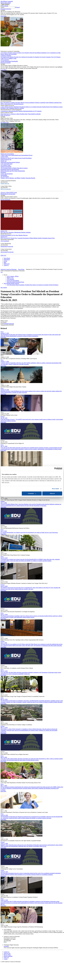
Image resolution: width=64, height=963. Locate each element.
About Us (6, 265)
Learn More (3, 69)
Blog (5, 262)
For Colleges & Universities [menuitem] (26, 57)
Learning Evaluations (6, 55)
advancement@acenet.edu (7, 252)
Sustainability (4, 175)
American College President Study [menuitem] (19, 114)
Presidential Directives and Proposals (10, 169)
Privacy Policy (7, 954)
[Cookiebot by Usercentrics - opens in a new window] (55, 468)
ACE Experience (5, 59)
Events (5, 261)
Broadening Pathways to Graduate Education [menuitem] (31, 106)
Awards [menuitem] (2, 61)
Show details (55, 488)
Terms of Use (7, 953)
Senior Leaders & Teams (7, 112)
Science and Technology (7, 173)
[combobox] (8, 7)
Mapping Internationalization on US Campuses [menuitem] (30, 111)
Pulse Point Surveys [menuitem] (5, 114)
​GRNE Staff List (5, 183)
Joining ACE (4, 231)
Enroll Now (3, 16)
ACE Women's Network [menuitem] (28, 52)
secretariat (6, 946)
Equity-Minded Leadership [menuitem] (52, 102)
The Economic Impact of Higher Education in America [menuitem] (14, 168)
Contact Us (6, 951)
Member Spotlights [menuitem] (26, 232)
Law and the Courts (5, 165)
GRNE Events (13, 192)
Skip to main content (6, 2)
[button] (17, 7)
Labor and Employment (6, 163)
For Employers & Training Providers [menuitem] (10, 57)
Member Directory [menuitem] (23, 235)
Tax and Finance (5, 176)
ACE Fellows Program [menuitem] (6, 52)
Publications (7, 259)
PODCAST (7, 263)
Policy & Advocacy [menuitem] (5, 115)
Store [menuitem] (53, 238)
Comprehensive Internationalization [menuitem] (9, 111)
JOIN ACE (3, 255)
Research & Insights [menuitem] (6, 62)
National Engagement (6, 166)
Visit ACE (6, 957)
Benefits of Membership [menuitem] (15, 232)
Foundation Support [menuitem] (47, 238)
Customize (31, 493)
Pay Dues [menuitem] (16, 235)
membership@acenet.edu (7, 246)
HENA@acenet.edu (6, 189)
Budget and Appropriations (7, 153)
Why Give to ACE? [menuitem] (5, 238)
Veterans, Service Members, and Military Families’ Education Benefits (18, 178)
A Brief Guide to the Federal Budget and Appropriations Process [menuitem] (16, 155)
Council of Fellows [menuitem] (17, 52)
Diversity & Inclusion (6, 101)
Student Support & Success (7, 105)
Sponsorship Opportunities (7, 239)
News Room (7, 258)
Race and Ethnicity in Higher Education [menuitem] (10, 102)
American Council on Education (9, 269)
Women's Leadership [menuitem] (40, 102)
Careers (5, 959)
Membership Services (6, 233)
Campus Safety (4, 156)
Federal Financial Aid (6, 159)
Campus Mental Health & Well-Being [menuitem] (10, 106)
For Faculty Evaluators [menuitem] (45, 57)
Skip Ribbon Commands (7, 1)
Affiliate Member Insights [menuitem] (35, 238)
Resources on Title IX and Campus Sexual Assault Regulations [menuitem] (16, 158)
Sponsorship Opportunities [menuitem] (11, 61)
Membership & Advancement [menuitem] (8, 194)
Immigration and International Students (10, 162)
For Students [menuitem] (36, 57)
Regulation (3, 172)
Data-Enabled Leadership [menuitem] (34, 114)
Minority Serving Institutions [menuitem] (28, 102)
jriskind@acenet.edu (9, 323)
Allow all (52, 493)
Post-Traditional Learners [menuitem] (56, 106)
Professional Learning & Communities (10, 51)
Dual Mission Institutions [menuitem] (40, 52)
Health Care (4, 161)
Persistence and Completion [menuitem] (7, 108)
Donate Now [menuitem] (14, 238)
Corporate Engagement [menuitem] (23, 238)
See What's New (5, 122)
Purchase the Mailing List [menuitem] (7, 235)
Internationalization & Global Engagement (11, 109)
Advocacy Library (5, 192)
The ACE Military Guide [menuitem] (10, 58)
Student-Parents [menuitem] (46, 106)
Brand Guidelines (8, 956)
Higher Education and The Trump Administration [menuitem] (13, 171)
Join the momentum (5, 199)
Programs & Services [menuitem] (6, 9)
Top (2, 272)
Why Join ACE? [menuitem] (5, 232)
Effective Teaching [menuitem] (19, 108)
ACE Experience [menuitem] (5, 241)
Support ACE (4, 236)
